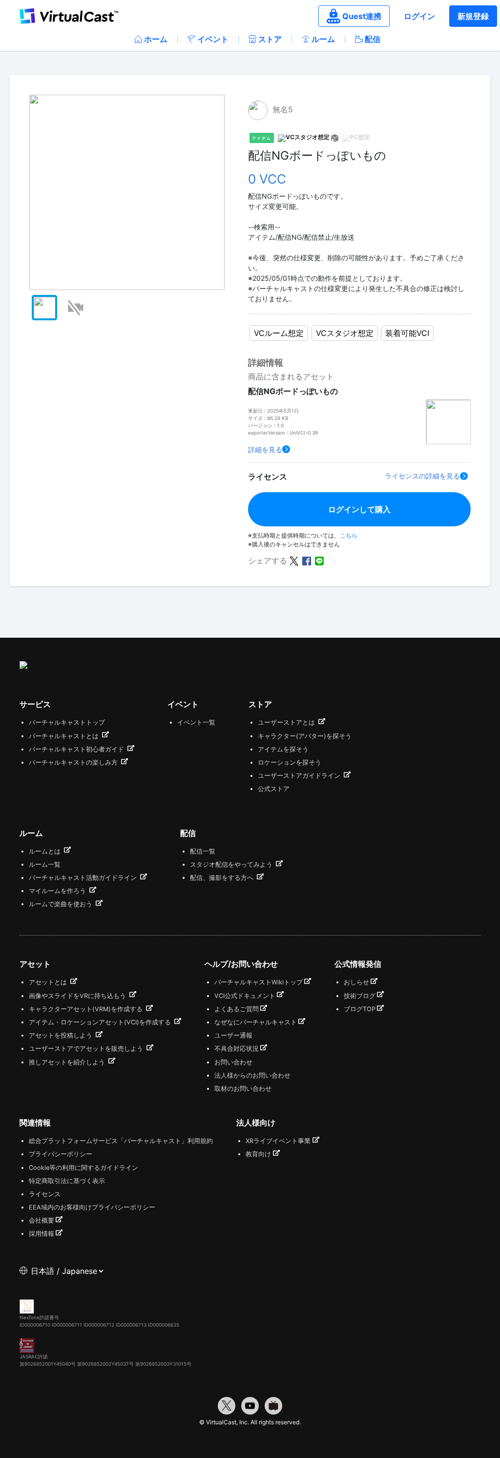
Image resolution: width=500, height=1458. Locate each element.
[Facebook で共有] (306, 560)
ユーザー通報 (233, 1035)
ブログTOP (359, 1009)
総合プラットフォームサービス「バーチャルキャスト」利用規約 (121, 1141)
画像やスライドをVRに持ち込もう (78, 996)
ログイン (419, 16)
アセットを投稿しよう (61, 1035)
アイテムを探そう (283, 749)
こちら (348, 535)
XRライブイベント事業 (278, 1141)
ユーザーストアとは (287, 722)
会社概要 (41, 1220)
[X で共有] (294, 560)
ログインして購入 (359, 509)
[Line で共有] (319, 560)
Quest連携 (361, 16)
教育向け (258, 1154)
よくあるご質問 (236, 1009)
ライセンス (45, 1194)
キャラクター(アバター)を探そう (305, 736)
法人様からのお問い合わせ (252, 1075)
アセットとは (49, 982)
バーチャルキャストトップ (67, 722)
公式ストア (274, 788)
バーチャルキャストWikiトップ (258, 982)
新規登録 (473, 16)
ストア (270, 39)
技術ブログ (359, 996)
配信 (372, 39)
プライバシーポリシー (60, 1154)
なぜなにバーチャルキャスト (255, 1022)
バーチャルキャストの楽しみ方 (74, 762)
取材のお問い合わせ (242, 1088)
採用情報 (41, 1233)
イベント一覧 (196, 722)
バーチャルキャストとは (65, 736)
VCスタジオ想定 (345, 333)
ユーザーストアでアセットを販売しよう (87, 1048)
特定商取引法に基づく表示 (67, 1181)
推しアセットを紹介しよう (68, 1062)
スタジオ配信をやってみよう (232, 864)
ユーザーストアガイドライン (300, 775)
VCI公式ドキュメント (244, 996)
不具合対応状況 (236, 1048)
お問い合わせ (233, 1062)
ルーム (323, 39)
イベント (213, 39)
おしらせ (356, 982)
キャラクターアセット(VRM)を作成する (87, 1009)
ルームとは (45, 851)
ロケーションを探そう (289, 762)
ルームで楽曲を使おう (61, 904)
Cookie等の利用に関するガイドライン (83, 1167)
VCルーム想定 (279, 333)
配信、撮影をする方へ (222, 877)
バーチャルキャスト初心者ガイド (77, 749)
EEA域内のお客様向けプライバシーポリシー (92, 1207)
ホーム (155, 39)
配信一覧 (202, 851)
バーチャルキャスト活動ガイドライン (84, 877)
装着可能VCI (407, 333)
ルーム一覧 (45, 864)
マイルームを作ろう (58, 891)
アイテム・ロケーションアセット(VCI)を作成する (101, 1022)
